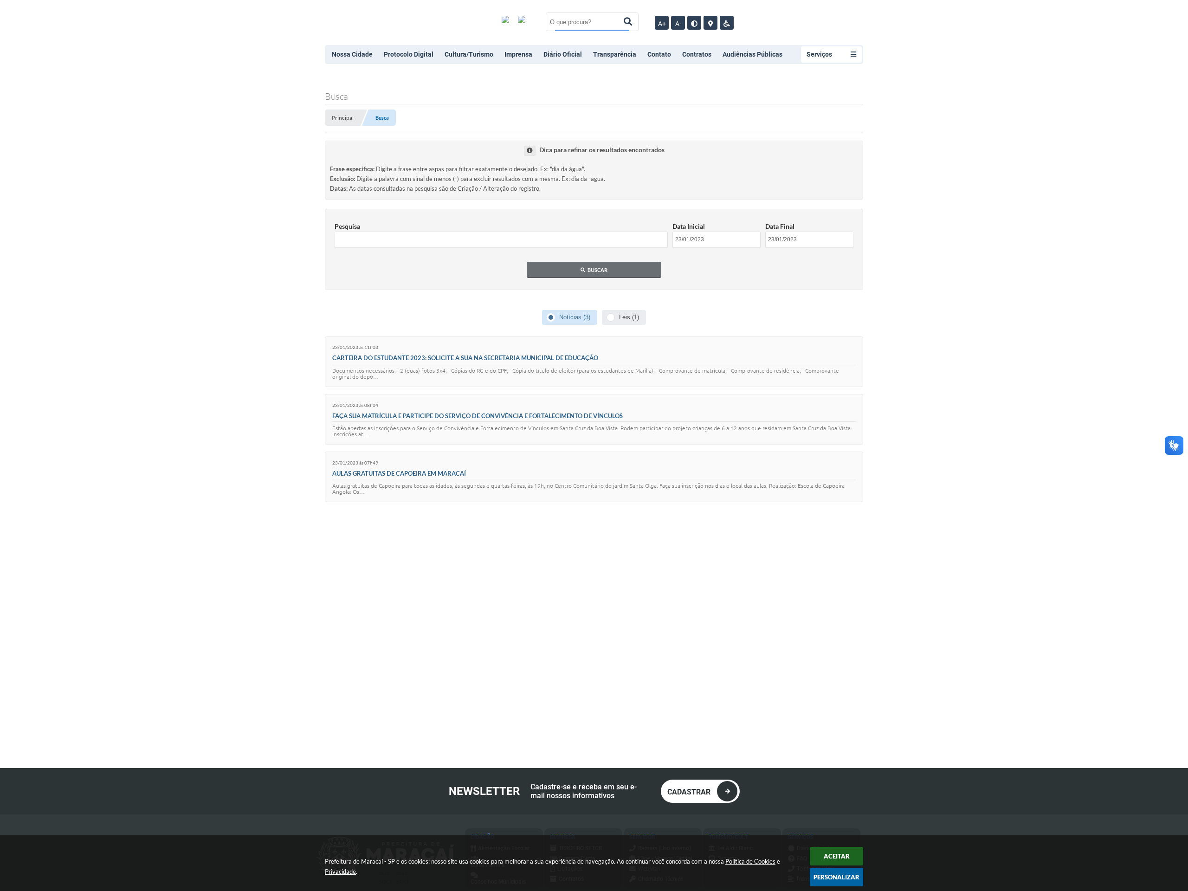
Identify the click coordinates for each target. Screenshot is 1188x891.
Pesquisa (347, 226)
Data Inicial (688, 226)
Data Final (779, 226)
